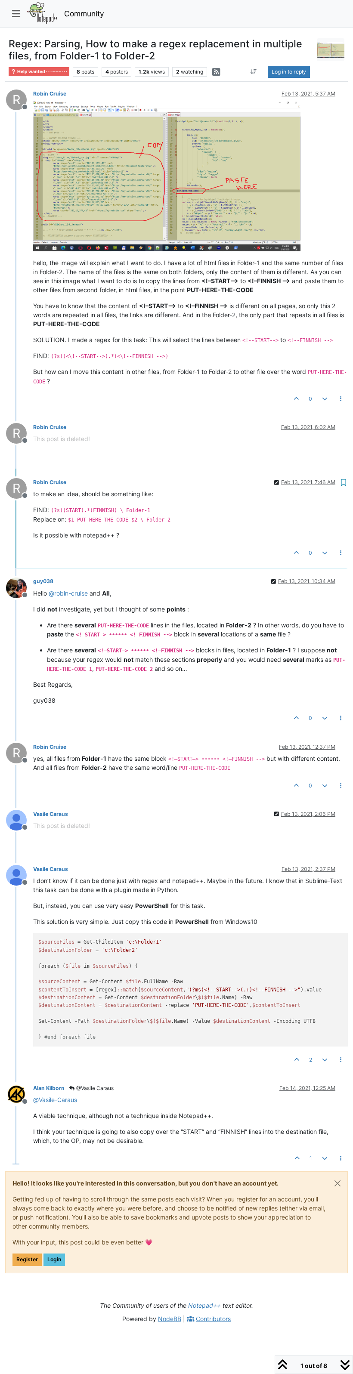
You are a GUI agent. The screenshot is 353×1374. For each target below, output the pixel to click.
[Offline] (19, 586)
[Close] (337, 1183)
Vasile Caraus (50, 814)
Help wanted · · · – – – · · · (41, 71)
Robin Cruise (49, 93)
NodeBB (169, 1318)
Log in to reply (289, 71)
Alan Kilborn (49, 1088)
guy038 (43, 581)
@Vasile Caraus (94, 1088)
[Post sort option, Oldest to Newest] (254, 72)
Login (54, 1259)
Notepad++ (204, 1305)
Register (27, 1259)
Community (84, 13)
